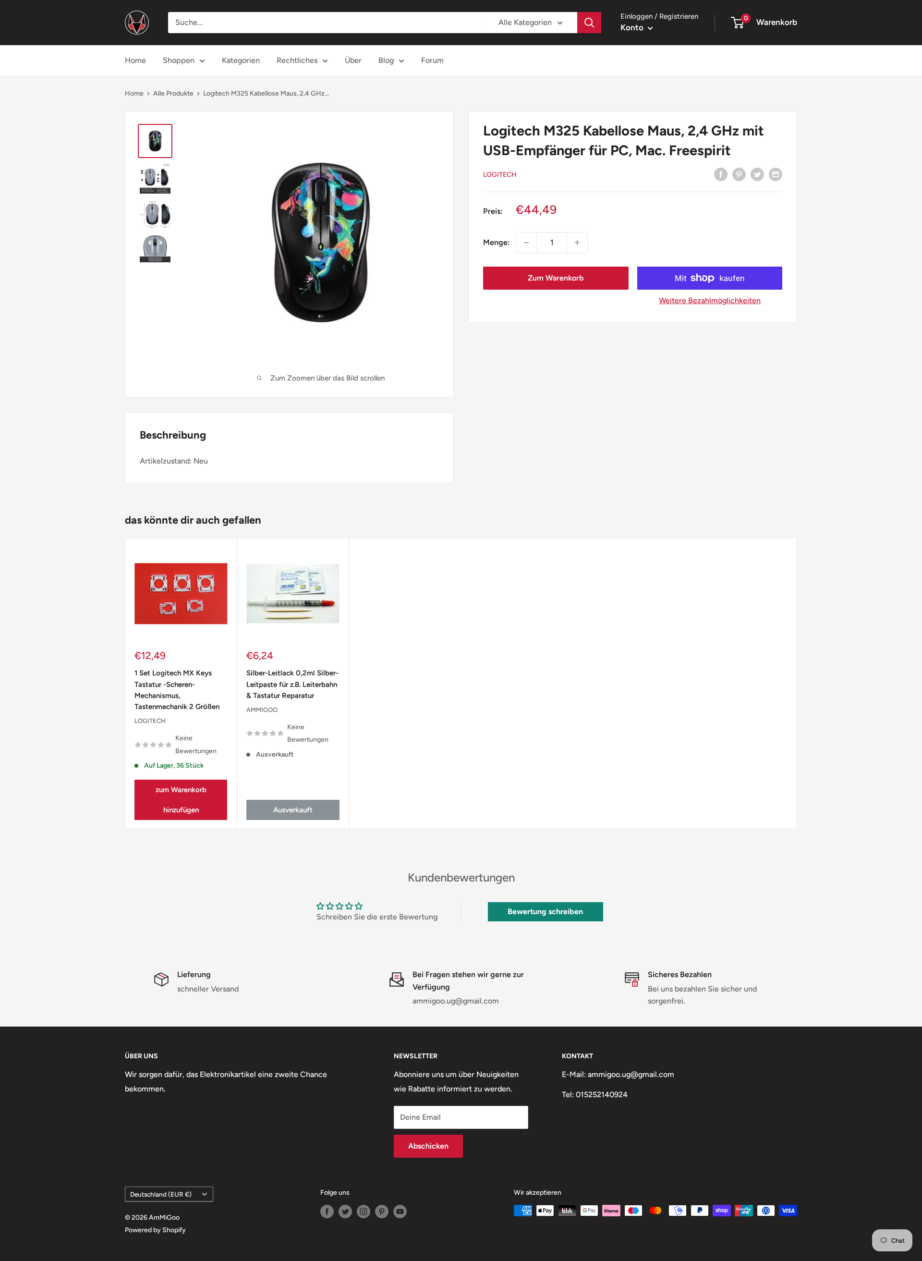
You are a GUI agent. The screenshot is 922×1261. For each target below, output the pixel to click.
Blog (386, 60)
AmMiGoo (262, 709)
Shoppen (178, 60)
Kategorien (241, 60)
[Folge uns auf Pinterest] (381, 1211)
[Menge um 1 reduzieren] (526, 243)
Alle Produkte (173, 93)
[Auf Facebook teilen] (721, 174)
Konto (632, 27)
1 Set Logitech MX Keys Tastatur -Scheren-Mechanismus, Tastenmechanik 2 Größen (176, 690)
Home (135, 60)
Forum (432, 60)
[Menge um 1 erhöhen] (577, 243)
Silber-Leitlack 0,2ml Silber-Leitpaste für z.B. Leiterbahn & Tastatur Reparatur (292, 684)
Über (353, 60)
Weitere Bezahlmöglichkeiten (710, 300)
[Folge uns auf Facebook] (327, 1211)
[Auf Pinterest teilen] (739, 174)
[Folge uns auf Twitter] (345, 1211)
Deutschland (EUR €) (161, 1194)
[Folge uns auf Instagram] (363, 1211)
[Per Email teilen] (775, 174)
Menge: (496, 242)
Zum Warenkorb (555, 277)
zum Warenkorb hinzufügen (181, 799)
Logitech (500, 175)
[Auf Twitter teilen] (757, 174)
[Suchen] (589, 22)
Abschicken (428, 1146)
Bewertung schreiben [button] (545, 911)
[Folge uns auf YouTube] (400, 1211)
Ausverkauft (293, 809)
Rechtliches (297, 60)
